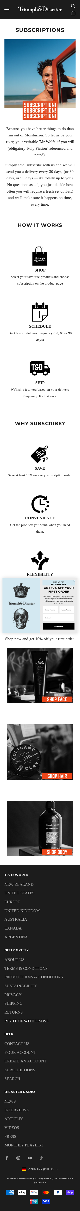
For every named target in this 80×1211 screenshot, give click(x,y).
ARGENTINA (16, 937)
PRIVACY (13, 995)
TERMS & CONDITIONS (26, 968)
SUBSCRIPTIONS (19, 1070)
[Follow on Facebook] (6, 1158)
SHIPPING (13, 1003)
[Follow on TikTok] (41, 1158)
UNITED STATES (19, 893)
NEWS (10, 1101)
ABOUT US (14, 959)
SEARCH (12, 1079)
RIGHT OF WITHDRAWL (26, 1021)
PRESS (10, 1136)
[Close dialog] (74, 581)
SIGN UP (59, 626)
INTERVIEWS (16, 1110)
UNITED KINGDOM (22, 911)
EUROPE (12, 902)
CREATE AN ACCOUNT (25, 1061)
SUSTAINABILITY (20, 986)
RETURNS (13, 1012)
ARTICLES (13, 1119)
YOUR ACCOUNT (20, 1052)
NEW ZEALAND (19, 884)
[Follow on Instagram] (18, 1158)
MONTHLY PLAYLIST (23, 1145)
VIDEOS (11, 1127)
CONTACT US (16, 1043)
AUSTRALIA (15, 919)
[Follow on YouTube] (30, 1158)
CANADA (13, 928)
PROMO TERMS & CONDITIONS (33, 977)
